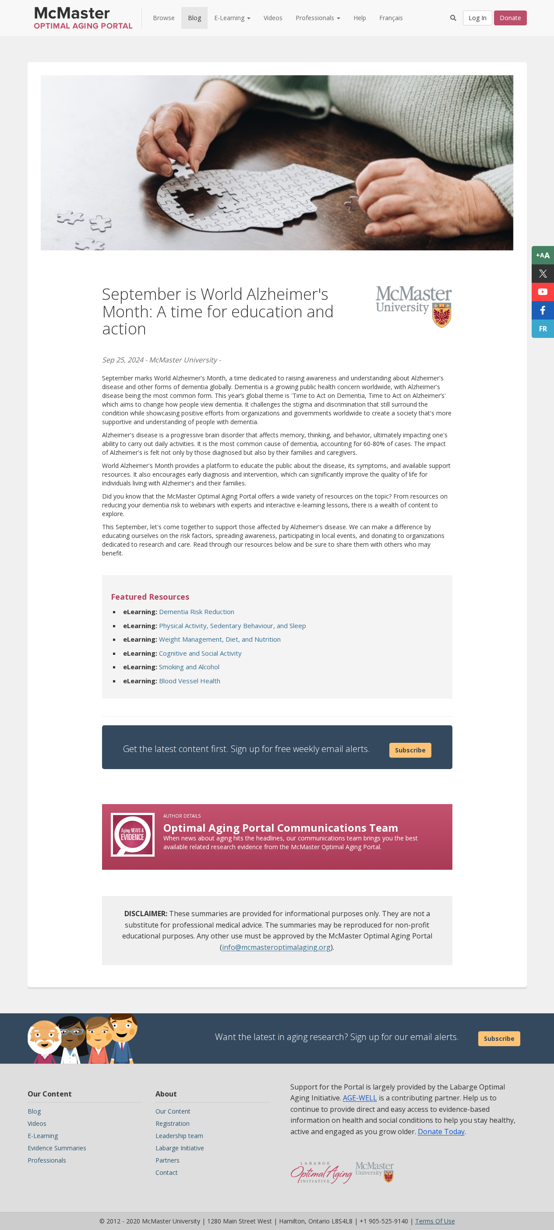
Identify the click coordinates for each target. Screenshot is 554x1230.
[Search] (453, 18)
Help (359, 18)
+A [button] (543, 255)
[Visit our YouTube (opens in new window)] (543, 292)
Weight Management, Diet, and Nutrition (220, 639)
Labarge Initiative (179, 1148)
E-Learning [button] (230, 18)
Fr (543, 329)
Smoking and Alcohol (189, 666)
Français (391, 18)
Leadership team (179, 1136)
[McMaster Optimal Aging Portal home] (321, 1168)
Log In (478, 18)
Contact (166, 1172)
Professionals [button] (316, 18)
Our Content (173, 1111)
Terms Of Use (435, 1221)
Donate (510, 18)
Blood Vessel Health (189, 680)
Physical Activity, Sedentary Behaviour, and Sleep (232, 625)
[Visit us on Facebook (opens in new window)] (543, 310)
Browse (164, 18)
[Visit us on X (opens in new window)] (543, 273)
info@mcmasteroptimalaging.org (276, 947)
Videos (273, 18)
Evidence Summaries (57, 1148)
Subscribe (410, 750)
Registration (172, 1123)
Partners (167, 1160)
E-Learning (43, 1136)
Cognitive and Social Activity (200, 653)
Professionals (47, 1160)
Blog (194, 18)
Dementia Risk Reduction (196, 611)
